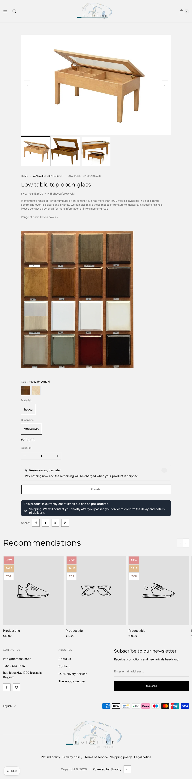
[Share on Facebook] (45, 523)
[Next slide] (165, 84)
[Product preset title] (33, 590)
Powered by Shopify (107, 769)
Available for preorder (47, 175)
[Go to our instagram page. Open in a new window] (16, 687)
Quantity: (26, 447)
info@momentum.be (17, 659)
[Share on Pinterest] (65, 523)
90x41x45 (31, 429)
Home (24, 175)
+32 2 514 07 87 (14, 666)
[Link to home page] (96, 735)
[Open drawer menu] (5, 11)
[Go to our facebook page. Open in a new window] (6, 687)
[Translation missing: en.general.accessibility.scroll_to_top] (127, 769)
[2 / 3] (66, 151)
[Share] (36, 523)
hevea (28, 409)
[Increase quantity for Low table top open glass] (57, 455)
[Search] (14, 11)
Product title (11, 630)
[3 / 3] (96, 151)
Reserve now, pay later (45, 470)
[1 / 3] (35, 151)
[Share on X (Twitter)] (55, 523)
